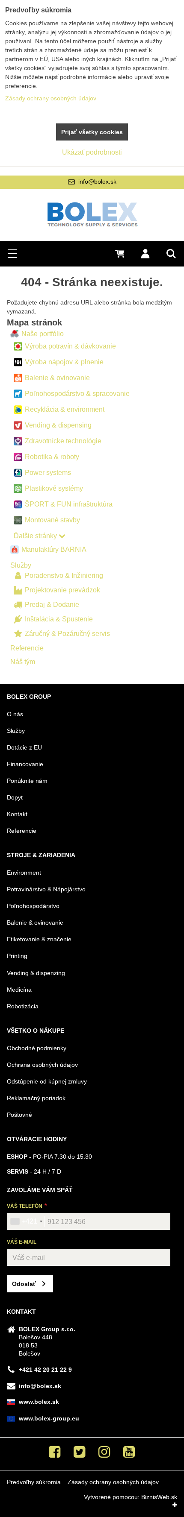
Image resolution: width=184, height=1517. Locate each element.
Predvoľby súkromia (34, 1482)
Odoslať (24, 1283)
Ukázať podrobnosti (92, 152)
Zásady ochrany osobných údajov (113, 1482)
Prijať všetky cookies (92, 132)
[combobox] (26, 1221)
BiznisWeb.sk (159, 1497)
